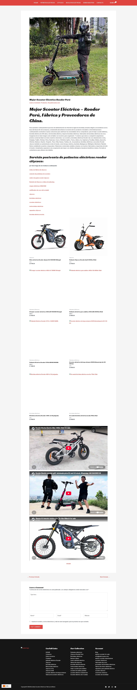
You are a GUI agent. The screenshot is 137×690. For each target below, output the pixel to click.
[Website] (96, 616)
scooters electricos (35, 202)
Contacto (100, 2)
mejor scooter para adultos (78, 668)
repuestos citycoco (35, 210)
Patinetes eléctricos (48, 2)
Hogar (36, 2)
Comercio (49, 654)
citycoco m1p (50, 668)
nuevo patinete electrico (77, 660)
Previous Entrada (33, 577)
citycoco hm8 (50, 670)
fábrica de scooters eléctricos (55, 674)
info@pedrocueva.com (102, 656)
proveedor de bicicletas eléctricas (105, 664)
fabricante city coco (101, 662)
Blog (96, 652)
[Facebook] (106, 687)
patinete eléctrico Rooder (53, 660)
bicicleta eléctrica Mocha (77, 664)
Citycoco (60, 2)
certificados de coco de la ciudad (39, 190)
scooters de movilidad (101, 674)
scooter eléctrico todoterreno (79, 672)
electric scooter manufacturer (104, 658)
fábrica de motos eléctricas (103, 666)
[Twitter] (109, 687)
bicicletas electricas (35, 198)
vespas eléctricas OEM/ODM (37, 186)
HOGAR (68, 563)
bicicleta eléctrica (51, 664)
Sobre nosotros (88, 2)
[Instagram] (112, 687)
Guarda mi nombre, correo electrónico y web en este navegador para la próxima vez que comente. (60, 621)
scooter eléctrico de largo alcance (56, 672)
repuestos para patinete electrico (105, 668)
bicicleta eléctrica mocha (36, 214)
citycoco (31, 194)
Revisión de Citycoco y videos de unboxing (41, 182)
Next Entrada (105, 577)
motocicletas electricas (36, 206)
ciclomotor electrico (101, 672)
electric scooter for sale (102, 654)
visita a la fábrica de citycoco (38, 170)
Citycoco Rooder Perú (76, 654)
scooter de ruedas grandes (78, 670)
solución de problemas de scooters (39, 174)
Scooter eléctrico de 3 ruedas (79, 674)
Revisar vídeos (74, 658)
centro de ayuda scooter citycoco (39, 178)
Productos (44, 103)
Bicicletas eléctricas (73, 2)
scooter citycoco (100, 670)
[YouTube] (115, 687)
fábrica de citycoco (76, 662)
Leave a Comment (34, 103)
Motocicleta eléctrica (52, 666)
